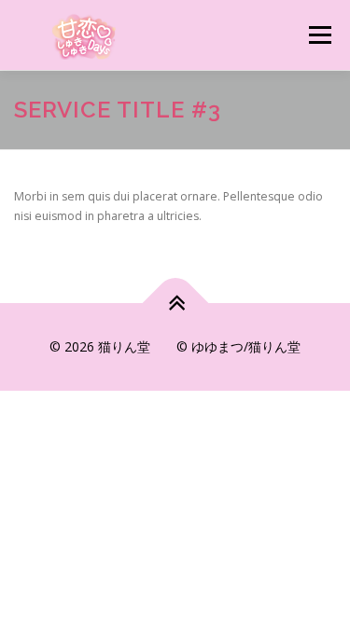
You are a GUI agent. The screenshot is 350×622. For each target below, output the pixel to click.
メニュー (319, 35)
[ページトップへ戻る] (175, 303)
